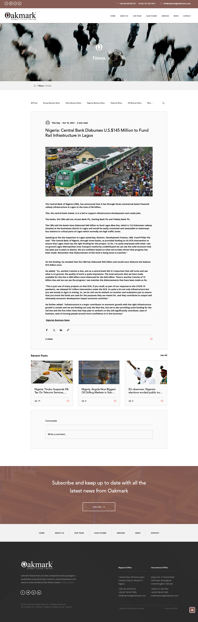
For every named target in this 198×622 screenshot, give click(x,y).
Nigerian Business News (96, 103)
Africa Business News (73, 103)
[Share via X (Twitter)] (53, 330)
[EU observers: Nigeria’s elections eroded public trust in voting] (146, 372)
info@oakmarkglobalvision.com (132, 595)
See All (163, 355)
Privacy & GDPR (171, 608)
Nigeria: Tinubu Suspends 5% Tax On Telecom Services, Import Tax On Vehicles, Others (51, 391)
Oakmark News (116, 103)
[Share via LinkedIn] (61, 330)
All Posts (34, 103)
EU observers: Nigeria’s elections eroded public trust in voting (145, 391)
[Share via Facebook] (46, 330)
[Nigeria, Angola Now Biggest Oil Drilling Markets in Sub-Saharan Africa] (99, 372)
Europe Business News (51, 103)
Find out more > (68, 582)
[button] (163, 103)
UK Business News (134, 103)
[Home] (6, 3)
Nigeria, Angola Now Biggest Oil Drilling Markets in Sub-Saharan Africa (99, 391)
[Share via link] (68, 330)
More (149, 103)
